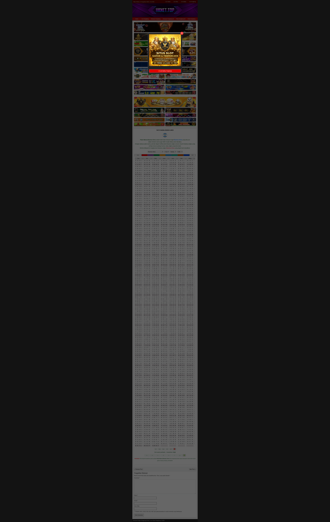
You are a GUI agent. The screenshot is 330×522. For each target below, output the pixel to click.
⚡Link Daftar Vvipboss (165, 71)
